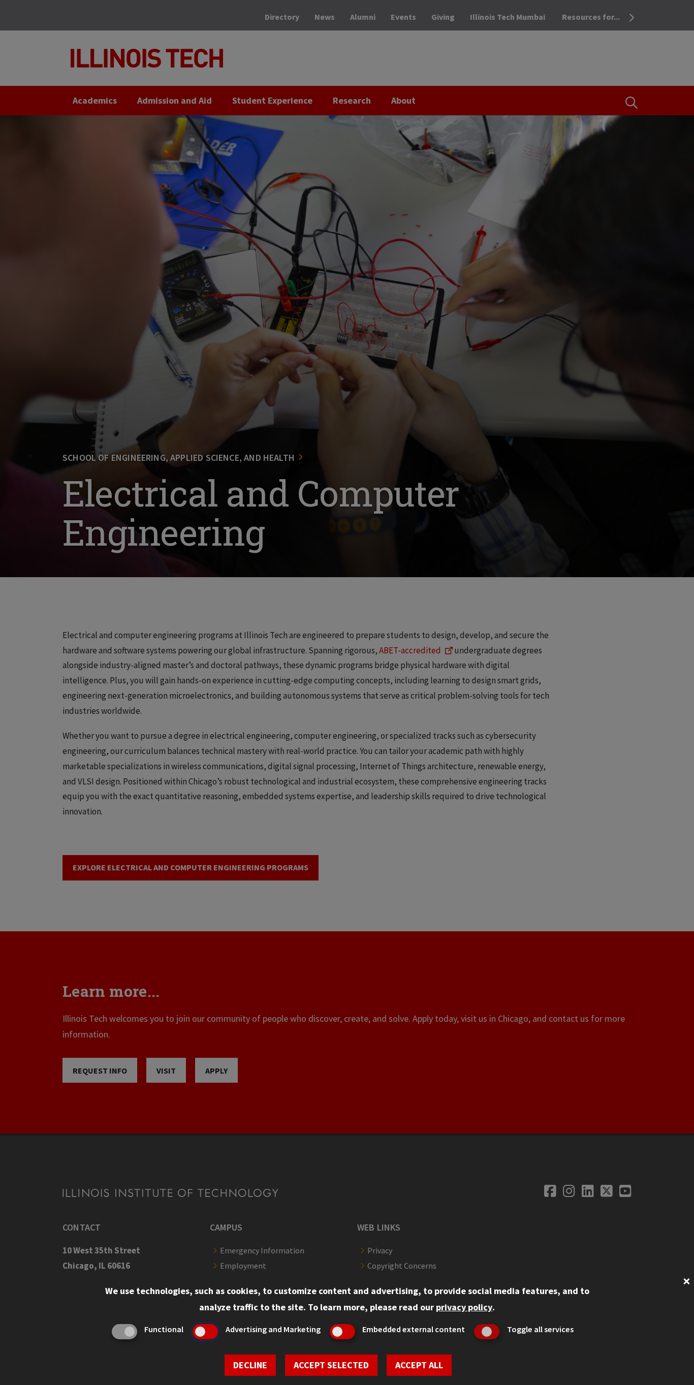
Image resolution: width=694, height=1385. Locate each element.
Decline (250, 1365)
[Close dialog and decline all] (686, 1280)
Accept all (419, 1365)
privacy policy (464, 1307)
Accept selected (331, 1365)
